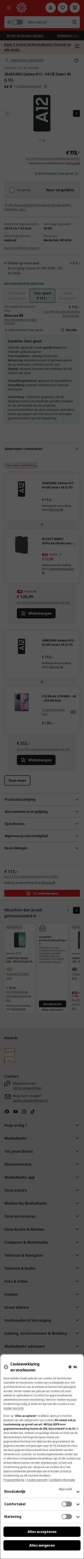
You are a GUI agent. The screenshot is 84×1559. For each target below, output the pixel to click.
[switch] (67, 1504)
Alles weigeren (42, 1545)
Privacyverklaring (13, 1480)
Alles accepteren (42, 1531)
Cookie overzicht (37, 1480)
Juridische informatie (62, 1480)
